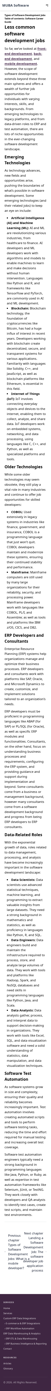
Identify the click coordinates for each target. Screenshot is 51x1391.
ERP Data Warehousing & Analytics (22, 1333)
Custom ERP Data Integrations (19, 1318)
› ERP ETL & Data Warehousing (20, 1338)
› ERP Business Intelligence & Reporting (25, 1343)
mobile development (21, 63)
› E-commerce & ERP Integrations (21, 1323)
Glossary (8, 1368)
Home (6, 1308)
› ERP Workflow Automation (18, 1328)
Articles (7, 1363)
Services (7, 1313)
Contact (7, 1348)
